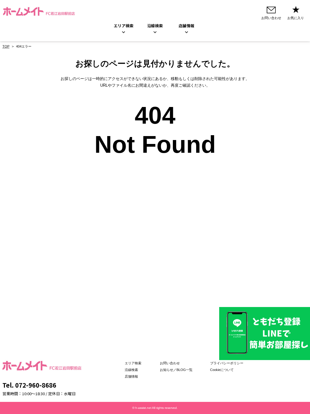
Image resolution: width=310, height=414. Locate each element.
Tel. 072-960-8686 (29, 384)
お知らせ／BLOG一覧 (176, 370)
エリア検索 (124, 25)
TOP (5, 46)
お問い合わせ (170, 363)
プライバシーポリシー (226, 363)
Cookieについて (222, 370)
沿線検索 (155, 25)
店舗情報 (131, 376)
